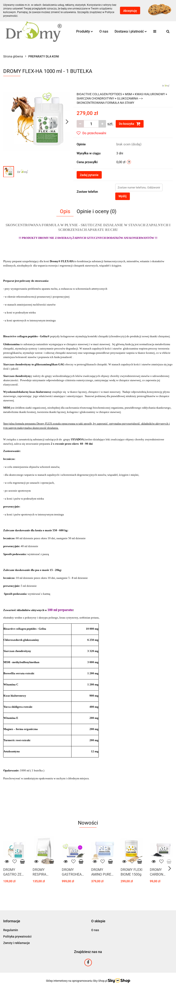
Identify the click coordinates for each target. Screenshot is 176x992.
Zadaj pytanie (89, 175)
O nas (103, 31)
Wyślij (122, 196)
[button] (11, 921)
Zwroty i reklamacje (16, 943)
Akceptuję (130, 10)
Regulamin (10, 930)
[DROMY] (166, 85)
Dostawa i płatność (130, 31)
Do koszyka (127, 123)
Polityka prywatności (17, 936)
